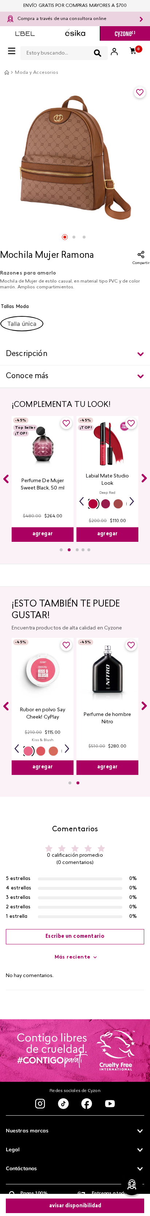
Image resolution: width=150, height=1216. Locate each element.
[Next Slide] (144, 484)
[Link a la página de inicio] (6, 72)
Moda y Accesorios (36, 73)
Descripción (26, 354)
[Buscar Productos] (97, 53)
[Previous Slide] (6, 485)
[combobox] (64, 51)
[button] (21, 323)
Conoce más (27, 376)
